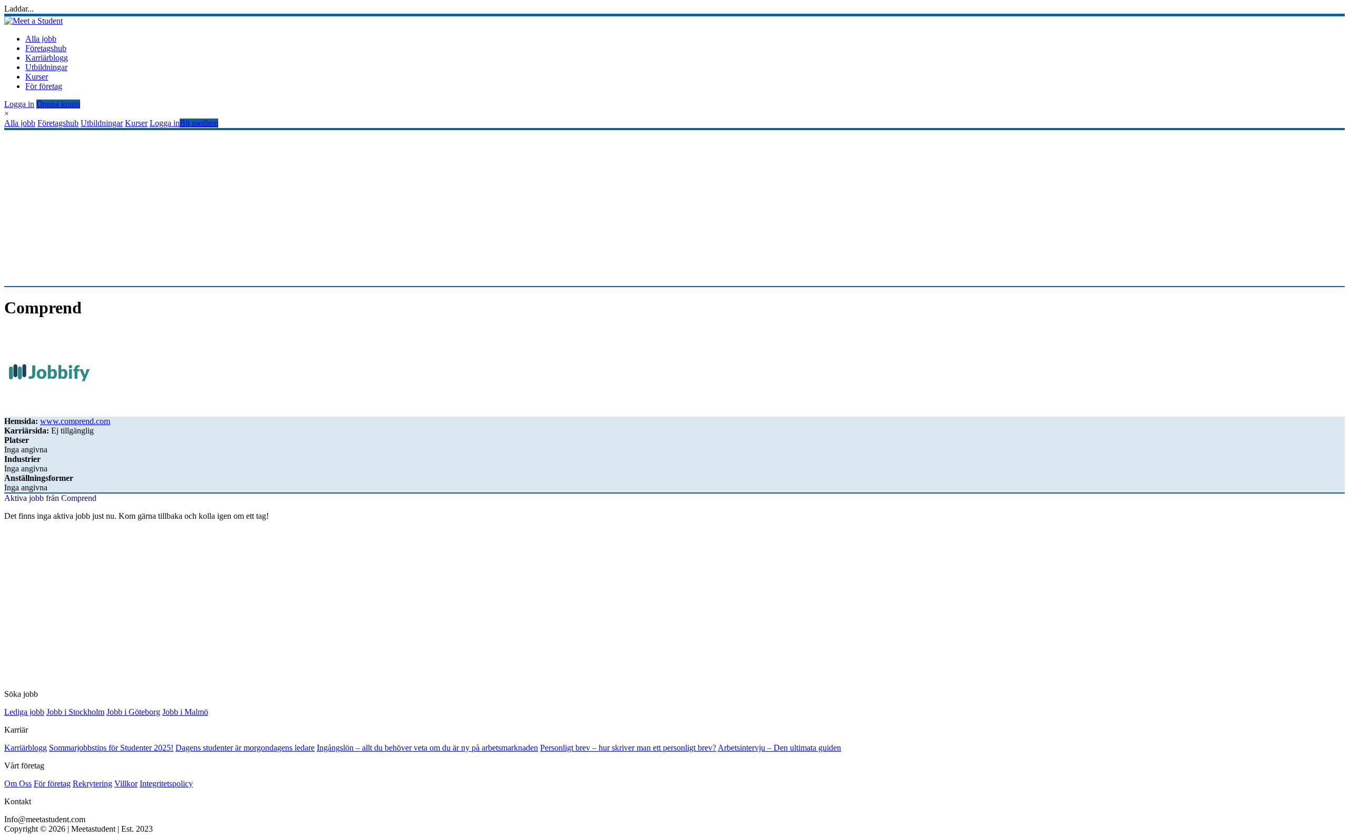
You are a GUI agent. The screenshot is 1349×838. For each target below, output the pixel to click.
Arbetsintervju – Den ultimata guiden (779, 747)
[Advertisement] (320, 208)
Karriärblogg (46, 57)
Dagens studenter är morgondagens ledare (245, 747)
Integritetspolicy (166, 783)
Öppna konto (58, 104)
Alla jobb (40, 38)
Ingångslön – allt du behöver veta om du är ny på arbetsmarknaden (427, 747)
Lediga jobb (24, 711)
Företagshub (45, 48)
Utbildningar (46, 67)
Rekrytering (92, 783)
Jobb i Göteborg (133, 711)
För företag (43, 86)
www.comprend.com (75, 421)
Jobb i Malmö (185, 711)
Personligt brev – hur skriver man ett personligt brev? (628, 747)
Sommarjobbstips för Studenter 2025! (111, 747)
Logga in (19, 104)
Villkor (126, 783)
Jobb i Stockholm (75, 711)
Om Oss (18, 783)
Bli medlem (199, 123)
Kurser (36, 76)
